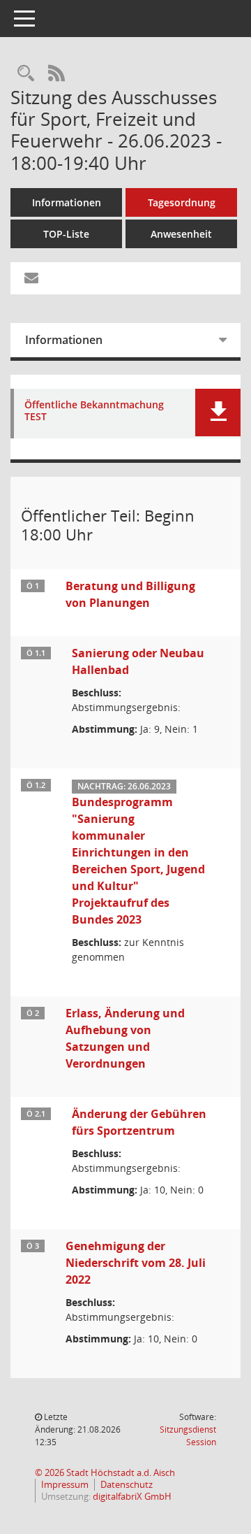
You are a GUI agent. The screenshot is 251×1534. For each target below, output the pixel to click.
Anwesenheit (181, 234)
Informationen (66, 202)
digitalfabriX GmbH (132, 1497)
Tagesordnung (181, 202)
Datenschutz (126, 1485)
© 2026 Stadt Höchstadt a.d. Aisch (105, 1473)
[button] (218, 412)
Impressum (65, 1485)
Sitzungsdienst (188, 1436)
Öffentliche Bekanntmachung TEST (94, 411)
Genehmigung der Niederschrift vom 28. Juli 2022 (136, 1262)
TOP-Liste (66, 234)
